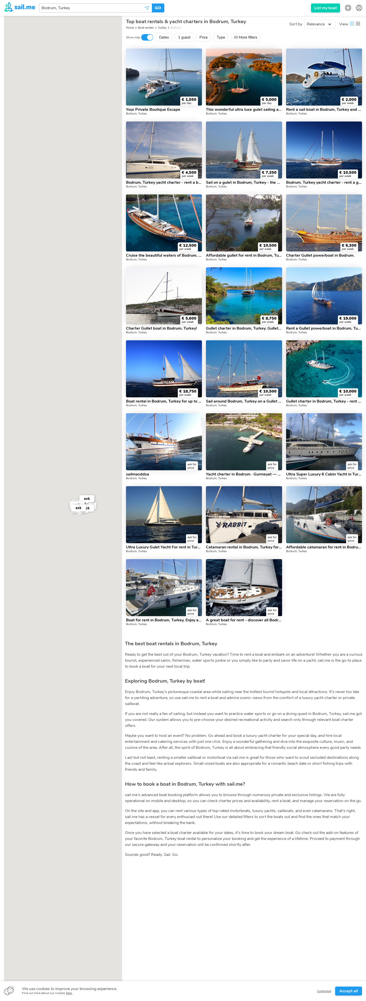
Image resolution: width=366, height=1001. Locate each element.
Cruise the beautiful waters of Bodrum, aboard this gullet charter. (164, 255)
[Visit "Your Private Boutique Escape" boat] (164, 77)
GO (158, 8)
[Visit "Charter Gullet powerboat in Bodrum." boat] (324, 222)
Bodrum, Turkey (136, 114)
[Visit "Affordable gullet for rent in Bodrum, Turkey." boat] (244, 222)
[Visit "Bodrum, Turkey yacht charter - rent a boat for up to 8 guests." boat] (164, 149)
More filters (248, 37)
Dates (164, 37)
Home (130, 27)
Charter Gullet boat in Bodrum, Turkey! (161, 328)
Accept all (348, 991)
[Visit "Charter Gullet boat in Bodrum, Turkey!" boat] (164, 295)
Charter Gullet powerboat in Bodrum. (320, 255)
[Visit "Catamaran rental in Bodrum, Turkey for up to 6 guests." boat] (244, 514)
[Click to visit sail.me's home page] (19, 7)
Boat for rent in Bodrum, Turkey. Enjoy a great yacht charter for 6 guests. (164, 620)
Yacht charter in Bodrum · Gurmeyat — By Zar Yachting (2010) (244, 474)
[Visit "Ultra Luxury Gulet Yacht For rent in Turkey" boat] (164, 514)
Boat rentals (146, 27)
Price (203, 37)
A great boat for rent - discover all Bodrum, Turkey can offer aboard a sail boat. (244, 620)
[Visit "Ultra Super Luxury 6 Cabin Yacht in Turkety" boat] (324, 441)
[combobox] (95, 7)
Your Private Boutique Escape (153, 110)
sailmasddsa (137, 474)
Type (221, 37)
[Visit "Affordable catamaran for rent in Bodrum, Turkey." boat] (324, 514)
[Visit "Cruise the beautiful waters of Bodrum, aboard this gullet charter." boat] (164, 222)
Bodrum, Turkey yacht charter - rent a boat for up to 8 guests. (164, 182)
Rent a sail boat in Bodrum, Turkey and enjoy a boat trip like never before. (324, 110)
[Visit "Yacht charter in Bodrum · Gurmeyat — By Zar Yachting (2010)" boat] (244, 441)
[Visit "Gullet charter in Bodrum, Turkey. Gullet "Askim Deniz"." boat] (244, 295)
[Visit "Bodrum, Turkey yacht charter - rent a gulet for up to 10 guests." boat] (324, 149)
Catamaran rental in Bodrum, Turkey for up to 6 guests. (244, 547)
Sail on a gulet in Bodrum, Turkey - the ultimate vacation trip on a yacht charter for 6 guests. (244, 182)
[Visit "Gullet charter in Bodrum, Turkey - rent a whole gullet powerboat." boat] (324, 368)
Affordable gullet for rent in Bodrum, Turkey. (244, 255)
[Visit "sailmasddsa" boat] (164, 441)
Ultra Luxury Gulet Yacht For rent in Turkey (164, 547)
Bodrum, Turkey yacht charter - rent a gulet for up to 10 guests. (324, 182)
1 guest (184, 37)
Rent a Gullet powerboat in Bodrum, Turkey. (324, 328)
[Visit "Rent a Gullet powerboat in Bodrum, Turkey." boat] (324, 295)
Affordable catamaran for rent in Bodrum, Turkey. (324, 547)
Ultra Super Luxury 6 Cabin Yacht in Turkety (324, 474)
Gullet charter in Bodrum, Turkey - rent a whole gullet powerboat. (324, 401)
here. (69, 993)
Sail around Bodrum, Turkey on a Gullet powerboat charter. (244, 401)
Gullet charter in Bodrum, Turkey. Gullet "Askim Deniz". (244, 328)
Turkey (162, 27)
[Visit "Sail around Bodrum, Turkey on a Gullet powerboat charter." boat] (244, 368)
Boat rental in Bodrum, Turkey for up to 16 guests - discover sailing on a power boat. (164, 401)
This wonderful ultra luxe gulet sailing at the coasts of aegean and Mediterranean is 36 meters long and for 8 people (244, 110)
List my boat (325, 8)
